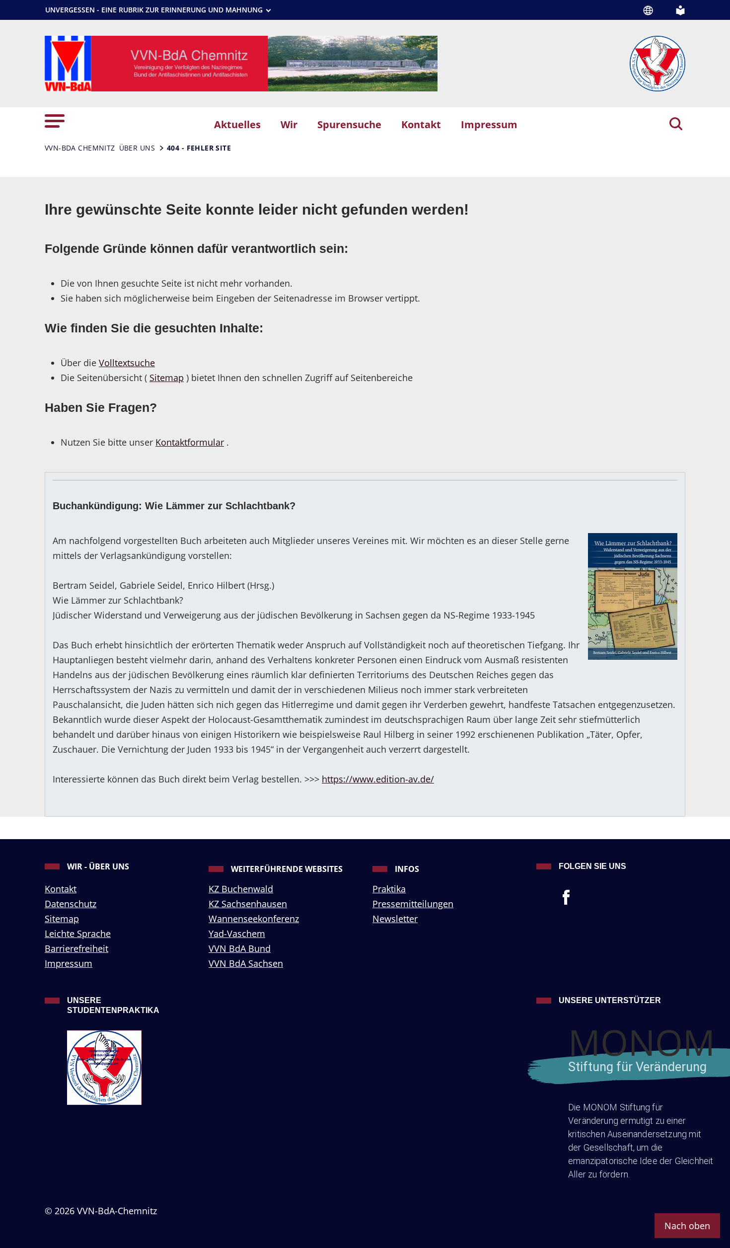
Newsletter (395, 919)
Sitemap (166, 378)
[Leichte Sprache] (680, 9)
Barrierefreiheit (76, 948)
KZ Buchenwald (241, 889)
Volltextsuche (127, 363)
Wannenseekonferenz (254, 919)
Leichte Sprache (78, 933)
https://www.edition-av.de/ (378, 779)
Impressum (68, 963)
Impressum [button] (489, 124)
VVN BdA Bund (240, 948)
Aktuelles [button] (237, 124)
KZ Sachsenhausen (248, 904)
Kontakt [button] (421, 124)
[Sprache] (648, 10)
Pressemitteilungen (412, 904)
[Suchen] (675, 124)
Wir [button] (289, 124)
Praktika (389, 889)
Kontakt (60, 889)
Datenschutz (70, 904)
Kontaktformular (189, 442)
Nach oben (687, 1226)
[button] (55, 120)
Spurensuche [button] (349, 124)
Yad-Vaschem (237, 933)
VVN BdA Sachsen (246, 963)
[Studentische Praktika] (130, 1067)
